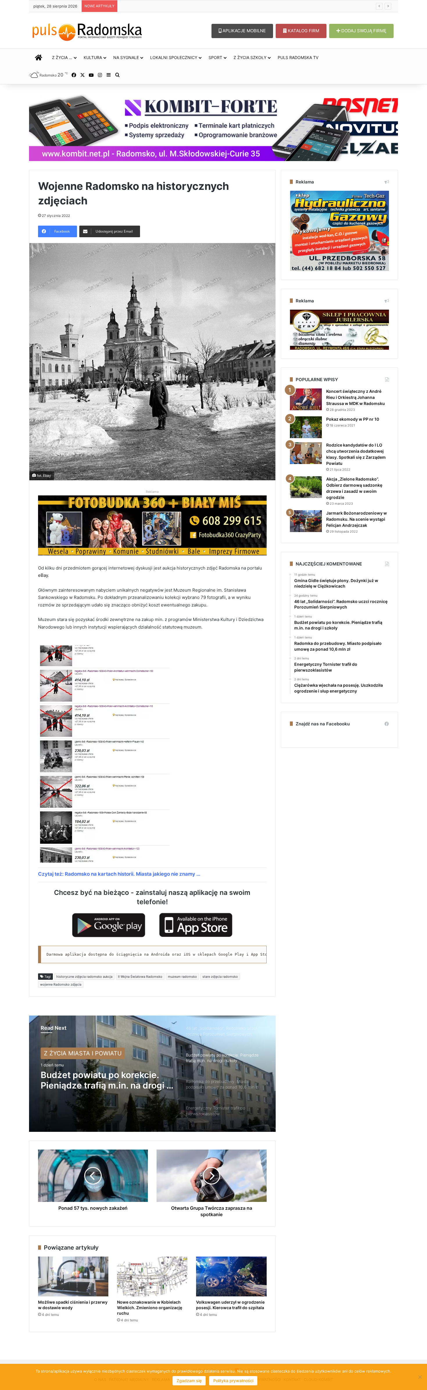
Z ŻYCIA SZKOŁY (250, 57)
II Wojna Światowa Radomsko (140, 977)
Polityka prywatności (233, 1380)
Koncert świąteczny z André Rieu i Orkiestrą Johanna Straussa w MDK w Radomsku (355, 397)
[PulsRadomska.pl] (87, 30)
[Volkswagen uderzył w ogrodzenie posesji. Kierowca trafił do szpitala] (231, 1276)
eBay (43, 575)
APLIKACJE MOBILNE (243, 30)
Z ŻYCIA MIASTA (67, 1053)
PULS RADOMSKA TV (298, 57)
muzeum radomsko (182, 977)
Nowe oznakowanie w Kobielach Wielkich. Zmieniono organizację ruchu (149, 1308)
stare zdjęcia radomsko (220, 977)
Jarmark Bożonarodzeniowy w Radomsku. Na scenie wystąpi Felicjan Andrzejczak (356, 519)
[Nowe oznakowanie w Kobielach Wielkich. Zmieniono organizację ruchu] (152, 1276)
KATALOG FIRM (303, 30)
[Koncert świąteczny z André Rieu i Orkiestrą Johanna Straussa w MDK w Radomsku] (306, 399)
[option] (152, 1074)
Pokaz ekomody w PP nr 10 (352, 419)
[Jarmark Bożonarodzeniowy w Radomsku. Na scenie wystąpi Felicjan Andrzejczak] (306, 521)
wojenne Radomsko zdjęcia (60, 984)
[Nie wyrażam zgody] (420, 1377)
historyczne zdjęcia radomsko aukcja (84, 977)
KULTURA (93, 57)
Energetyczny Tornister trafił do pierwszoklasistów (166, 6)
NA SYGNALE (126, 57)
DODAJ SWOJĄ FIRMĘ (363, 30)
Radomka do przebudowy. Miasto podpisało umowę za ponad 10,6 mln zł (99, 1080)
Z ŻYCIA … (62, 57)
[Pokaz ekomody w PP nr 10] (306, 427)
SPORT (215, 57)
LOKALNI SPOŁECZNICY (173, 57)
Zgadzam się (189, 1380)
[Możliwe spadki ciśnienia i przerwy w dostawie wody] (73, 1276)
